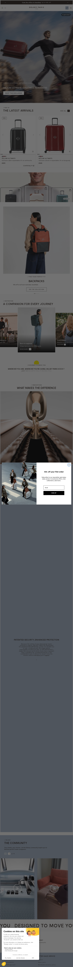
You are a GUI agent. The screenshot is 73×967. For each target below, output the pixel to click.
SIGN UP (53, 493)
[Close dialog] (69, 464)
